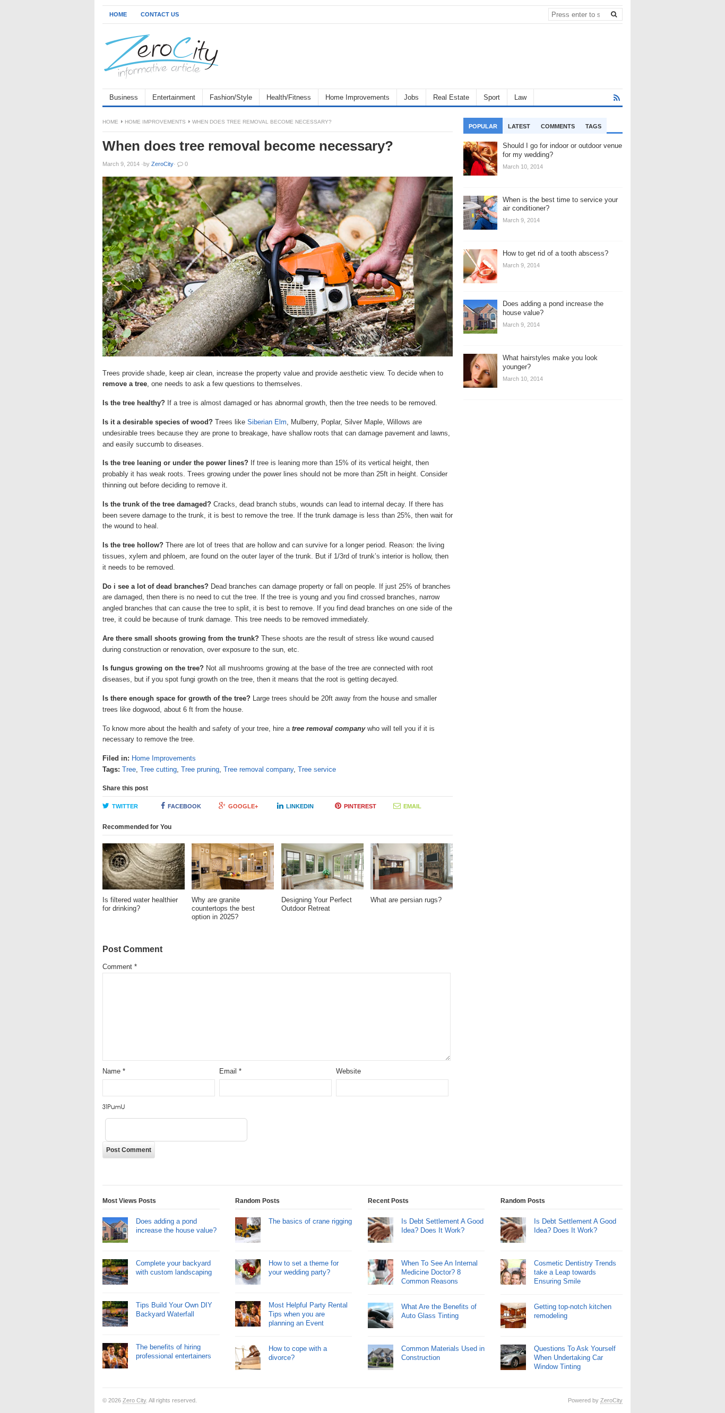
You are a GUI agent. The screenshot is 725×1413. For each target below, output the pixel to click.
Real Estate (451, 97)
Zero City (134, 1400)
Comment (119, 967)
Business (123, 97)
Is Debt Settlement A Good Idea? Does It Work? (442, 1225)
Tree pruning (200, 769)
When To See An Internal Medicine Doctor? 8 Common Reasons (439, 1272)
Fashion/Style (231, 97)
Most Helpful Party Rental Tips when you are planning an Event (308, 1314)
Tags (593, 126)
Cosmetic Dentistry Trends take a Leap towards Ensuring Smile (575, 1272)
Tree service (317, 769)
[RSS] (617, 97)
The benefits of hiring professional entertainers (173, 1351)
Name (113, 1071)
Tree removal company (258, 769)
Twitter (125, 806)
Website (348, 1071)
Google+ (243, 806)
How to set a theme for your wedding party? (304, 1267)
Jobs (411, 97)
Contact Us (160, 14)
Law (520, 97)
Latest (519, 126)
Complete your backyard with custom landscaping (174, 1267)
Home (118, 14)
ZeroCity (611, 1400)
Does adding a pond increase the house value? (176, 1225)
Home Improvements (357, 97)
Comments (558, 126)
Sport (492, 97)
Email (412, 806)
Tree (129, 769)
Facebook (184, 806)
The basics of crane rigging (310, 1221)
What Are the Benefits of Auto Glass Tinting (439, 1311)
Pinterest (360, 806)
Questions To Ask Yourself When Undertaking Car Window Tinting (575, 1358)
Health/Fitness (288, 97)
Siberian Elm (267, 422)
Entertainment (173, 97)
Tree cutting (158, 769)
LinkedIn (300, 806)
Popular (483, 126)
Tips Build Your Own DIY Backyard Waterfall (174, 1309)
